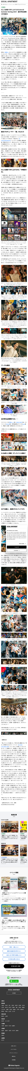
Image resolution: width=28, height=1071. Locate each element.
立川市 (13, 1011)
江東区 (12, 1005)
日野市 (16, 1005)
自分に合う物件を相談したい (14, 955)
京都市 (2, 1035)
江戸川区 (3, 1009)
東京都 (3, 1003)
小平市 (18, 1009)
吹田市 (2, 1030)
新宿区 (2, 1011)
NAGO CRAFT (19, 422)
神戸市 (2, 1040)
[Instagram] (9, 996)
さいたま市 (7, 1021)
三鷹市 (7, 1009)
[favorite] (22, 2)
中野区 (20, 1007)
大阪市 (10, 1030)
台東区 (20, 1005)
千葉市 (2, 1025)
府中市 (6, 1007)
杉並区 (6, 1011)
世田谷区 (22, 1009)
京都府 (3, 1033)
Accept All (17, 547)
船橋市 (13, 1025)
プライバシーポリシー (13, 1052)
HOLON (8, 424)
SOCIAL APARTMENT (14, 990)
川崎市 (6, 1016)
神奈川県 (3, 1014)
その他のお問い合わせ (14, 959)
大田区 (2, 1005)
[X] (12, 996)
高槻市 (17, 1030)
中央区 (6, 1005)
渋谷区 (10, 1009)
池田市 (6, 1030)
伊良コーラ (11, 422)
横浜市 (2, 1016)
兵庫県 (3, 1038)
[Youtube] (16, 996)
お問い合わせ (13, 1045)
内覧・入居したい (14, 947)
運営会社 (13, 1056)
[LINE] (19, 996)
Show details (21, 543)
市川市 (10, 1025)
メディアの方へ (14, 1049)
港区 (17, 1007)
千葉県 (3, 1023)
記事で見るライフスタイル (7, 4)
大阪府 (3, 1028)
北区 (9, 1005)
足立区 (23, 1005)
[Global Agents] (14, 1065)
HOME (14, 993)
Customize (16, 550)
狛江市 (10, 1007)
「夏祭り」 (6, 52)
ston (24, 424)
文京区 (2, 1007)
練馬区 (23, 1007)
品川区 (10, 1011)
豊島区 (14, 1009)
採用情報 (13, 1059)
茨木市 (13, 1030)
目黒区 (13, 1007)
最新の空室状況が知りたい (14, 951)
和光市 (2, 1021)
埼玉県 (3, 1019)
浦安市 (6, 1025)
